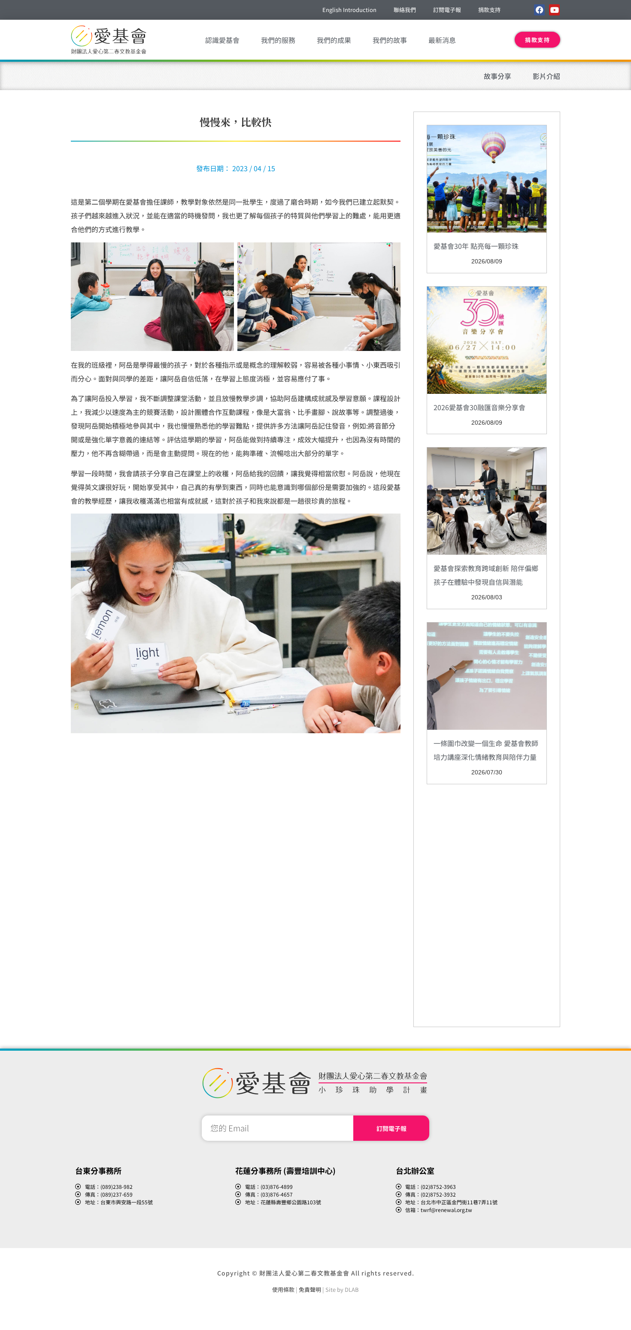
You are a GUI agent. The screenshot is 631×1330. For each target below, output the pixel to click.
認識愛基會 (222, 40)
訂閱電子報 (447, 10)
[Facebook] (539, 9)
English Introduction (349, 10)
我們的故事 (390, 40)
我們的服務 (278, 40)
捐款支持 (489, 10)
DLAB (352, 1289)
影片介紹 (546, 76)
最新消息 (442, 40)
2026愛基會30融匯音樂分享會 (479, 407)
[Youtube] (554, 9)
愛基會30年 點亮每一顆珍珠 (476, 246)
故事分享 (497, 76)
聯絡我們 (405, 10)
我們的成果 (334, 40)
